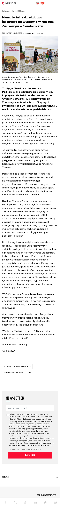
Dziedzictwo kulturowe (33, 33)
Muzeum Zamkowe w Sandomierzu (17, 366)
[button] (57, 477)
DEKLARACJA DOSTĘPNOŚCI (46, 495)
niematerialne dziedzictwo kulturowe (17, 373)
